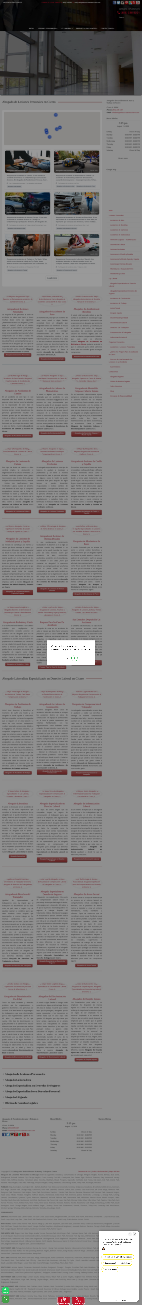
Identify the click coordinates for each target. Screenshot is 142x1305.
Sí (74, 658)
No (68, 658)
